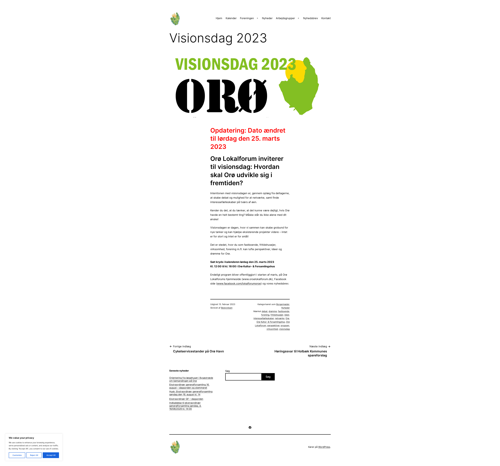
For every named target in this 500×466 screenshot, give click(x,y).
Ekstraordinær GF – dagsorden (186, 399)
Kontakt (326, 18)
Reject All (34, 455)
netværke (279, 318)
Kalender (231, 18)
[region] (34, 447)
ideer (286, 314)
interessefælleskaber (264, 318)
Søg (227, 371)
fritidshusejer (277, 314)
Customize (17, 455)
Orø (287, 318)
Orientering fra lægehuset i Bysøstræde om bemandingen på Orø (191, 379)
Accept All (50, 455)
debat (264, 311)
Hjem (219, 18)
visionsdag (284, 329)
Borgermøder (282, 304)
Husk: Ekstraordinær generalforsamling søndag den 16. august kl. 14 (191, 393)
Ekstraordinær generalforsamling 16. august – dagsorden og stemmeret (189, 386)
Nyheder (267, 18)
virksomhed (272, 329)
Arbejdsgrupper (285, 18)
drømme (273, 311)
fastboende (283, 311)
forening (265, 314)
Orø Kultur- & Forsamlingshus (271, 322)
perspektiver (273, 325)
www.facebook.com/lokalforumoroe (239, 283)
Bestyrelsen (226, 307)
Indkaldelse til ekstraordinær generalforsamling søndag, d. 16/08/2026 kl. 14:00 (185, 405)
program (285, 325)
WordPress (324, 447)
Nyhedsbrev (310, 18)
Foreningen (247, 18)
